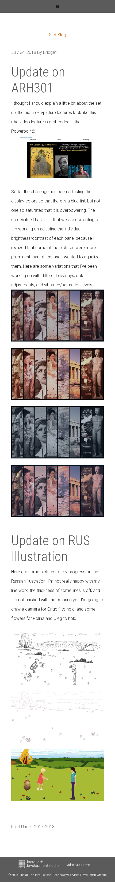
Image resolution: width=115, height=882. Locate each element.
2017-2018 (44, 826)
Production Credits (94, 875)
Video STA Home (78, 865)
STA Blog (57, 34)
